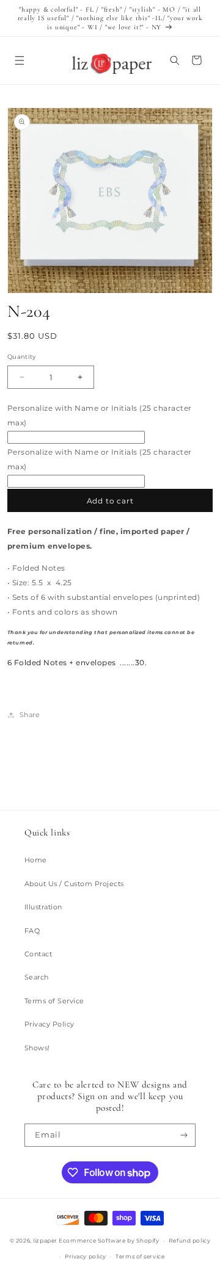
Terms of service (140, 1256)
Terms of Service (54, 1001)
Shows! (37, 1048)
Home (35, 860)
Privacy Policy (49, 1024)
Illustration (43, 907)
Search (36, 977)
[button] (19, 60)
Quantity (21, 357)
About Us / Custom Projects (73, 883)
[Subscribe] (184, 1135)
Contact (38, 954)
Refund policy (189, 1240)
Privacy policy (85, 1256)
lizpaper (45, 1240)
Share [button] (30, 714)
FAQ (32, 930)
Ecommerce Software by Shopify (109, 1240)
